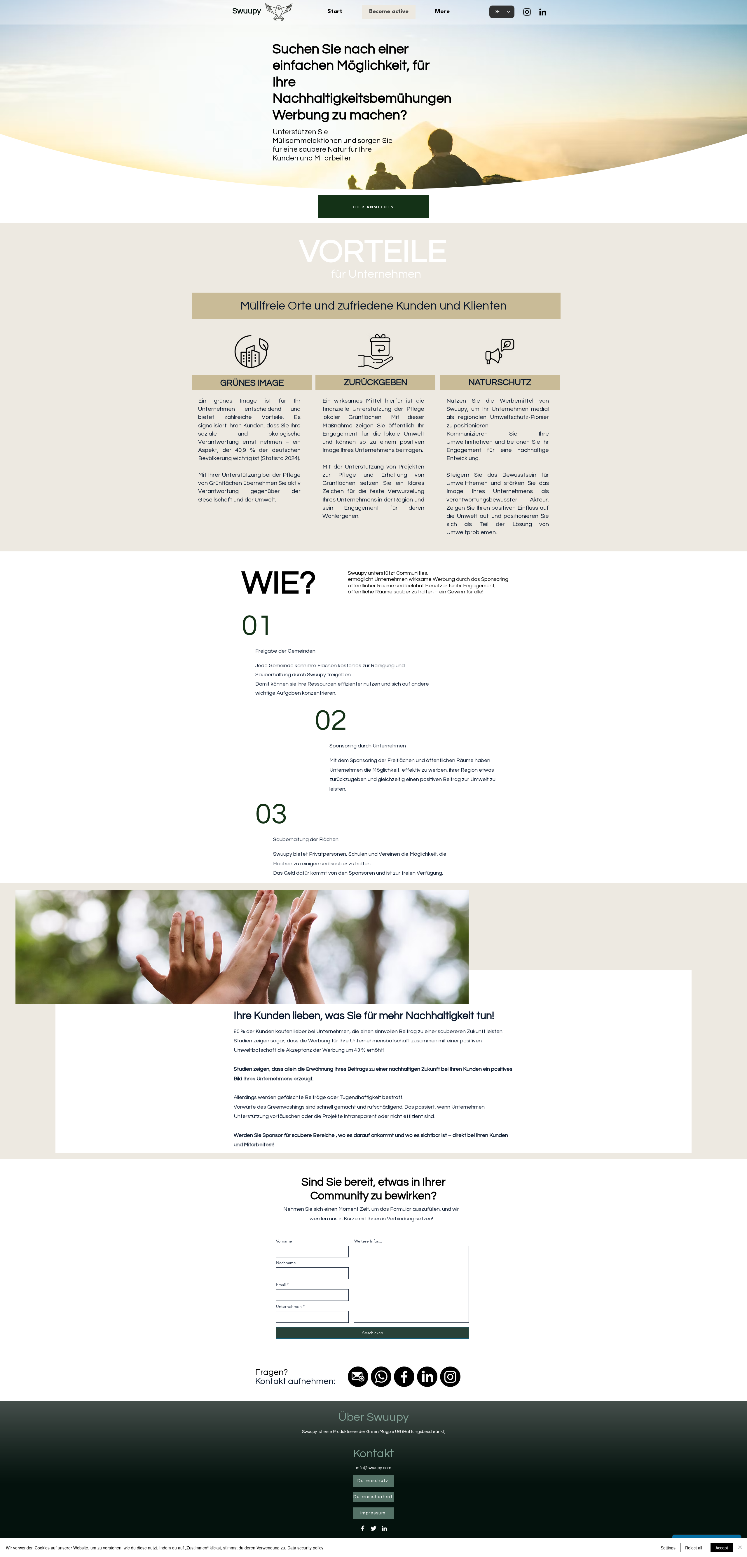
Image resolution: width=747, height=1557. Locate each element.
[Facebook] (404, 1376)
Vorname (284, 1241)
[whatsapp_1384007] (381, 1376)
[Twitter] (373, 1528)
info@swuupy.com (373, 1468)
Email (281, 1284)
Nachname (286, 1263)
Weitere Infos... (368, 1241)
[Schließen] (739, 1547)
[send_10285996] (358, 1376)
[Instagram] (450, 1376)
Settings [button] (668, 1548)
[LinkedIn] (543, 12)
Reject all (693, 1548)
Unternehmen (289, 1306)
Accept (721, 1548)
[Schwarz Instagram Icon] (527, 12)
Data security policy (305, 1548)
